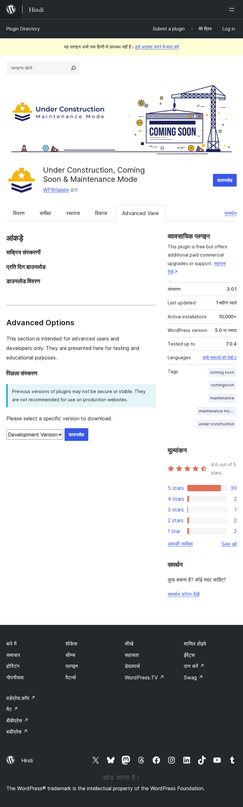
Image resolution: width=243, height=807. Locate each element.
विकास (101, 213)
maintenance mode (217, 411)
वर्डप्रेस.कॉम (20, 698)
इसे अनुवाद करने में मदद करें (157, 46)
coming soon (222, 372)
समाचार (13, 655)
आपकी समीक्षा (180, 544)
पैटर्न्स (70, 677)
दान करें (194, 666)
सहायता (132, 655)
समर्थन (230, 213)
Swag (193, 677)
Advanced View (140, 213)
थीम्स (70, 655)
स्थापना (73, 213)
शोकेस (71, 643)
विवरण (19, 213)
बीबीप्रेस (17, 720)
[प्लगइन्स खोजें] (73, 68)
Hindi (27, 760)
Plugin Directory (23, 28)
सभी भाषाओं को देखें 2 (219, 357)
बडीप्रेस (17, 731)
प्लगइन (71, 666)
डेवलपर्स (132, 666)
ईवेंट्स (189, 655)
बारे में (11, 643)
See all (229, 544)
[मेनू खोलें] (233, 9)
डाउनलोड (225, 180)
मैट (12, 709)
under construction (216, 424)
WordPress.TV (144, 677)
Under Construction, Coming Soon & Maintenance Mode (94, 174)
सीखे (129, 643)
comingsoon (222, 385)
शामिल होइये (195, 643)
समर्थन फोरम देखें (183, 594)
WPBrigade (56, 190)
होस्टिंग (12, 666)
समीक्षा (45, 213)
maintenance (222, 398)
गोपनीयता (15, 677)
